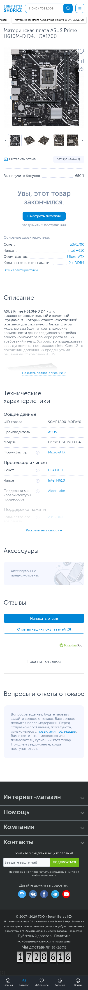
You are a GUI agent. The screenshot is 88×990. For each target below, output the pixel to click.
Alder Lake (56, 491)
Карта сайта (63, 941)
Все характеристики (21, 270)
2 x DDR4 (76, 263)
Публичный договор (34, 936)
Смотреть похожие (44, 216)
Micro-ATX (75, 257)
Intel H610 (75, 251)
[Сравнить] (80, 60)
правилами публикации (57, 732)
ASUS (52, 432)
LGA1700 (77, 245)
